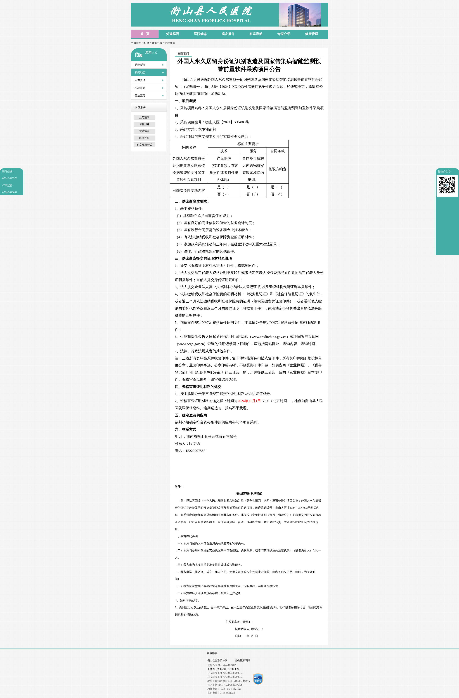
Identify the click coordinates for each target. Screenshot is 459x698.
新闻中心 (157, 43)
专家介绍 (283, 34)
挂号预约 (144, 117)
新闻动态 (140, 72)
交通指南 (144, 131)
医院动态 (200, 34)
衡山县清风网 (242, 660)
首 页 (144, 34)
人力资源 (140, 80)
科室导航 (256, 34)
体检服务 (144, 124)
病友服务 (228, 34)
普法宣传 (140, 95)
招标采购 (140, 87)
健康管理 (311, 34)
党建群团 (172, 34)
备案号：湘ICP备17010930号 (223, 669)
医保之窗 (144, 138)
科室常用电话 (144, 144)
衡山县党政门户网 (217, 660)
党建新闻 (140, 64)
